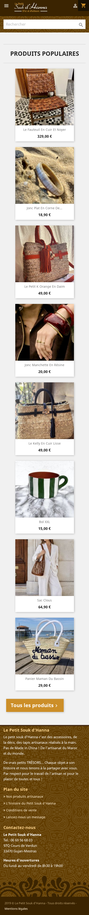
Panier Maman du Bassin (44, 678)
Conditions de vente (21, 810)
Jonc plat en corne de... (44, 208)
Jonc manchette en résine (44, 365)
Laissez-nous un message (25, 817)
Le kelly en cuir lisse (45, 443)
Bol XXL (44, 522)
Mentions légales (16, 909)
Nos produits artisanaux (24, 796)
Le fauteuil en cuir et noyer (44, 129)
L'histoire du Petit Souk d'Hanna (30, 803)
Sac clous (44, 600)
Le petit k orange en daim (44, 286)
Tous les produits (35, 705)
